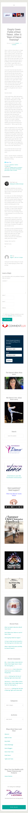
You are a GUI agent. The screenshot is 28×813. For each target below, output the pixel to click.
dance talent (7, 168)
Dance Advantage (9, 744)
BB (5, 662)
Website (4, 307)
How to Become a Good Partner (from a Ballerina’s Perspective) (13, 671)
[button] (14, 503)
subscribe (10, 315)
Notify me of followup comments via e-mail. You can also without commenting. (13, 315)
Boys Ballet (7, 741)
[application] (14, 503)
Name (4, 295)
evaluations (11, 164)
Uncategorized (7, 166)
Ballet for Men (8, 737)
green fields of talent (9, 170)
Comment (4, 280)
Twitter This (8, 162)
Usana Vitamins (8, 776)
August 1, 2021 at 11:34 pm (16, 257)
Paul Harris (7, 681)
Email (3, 301)
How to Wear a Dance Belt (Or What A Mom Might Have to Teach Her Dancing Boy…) (14, 664)
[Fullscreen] (21, 507)
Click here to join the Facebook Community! (14, 476)
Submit (9, 360)
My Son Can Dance (14, 15)
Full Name (8, 346)
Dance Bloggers (8, 748)
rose (11, 255)
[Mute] (19, 507)
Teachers (16, 164)
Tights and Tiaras (9, 759)
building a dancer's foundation (16, 167)
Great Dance (8, 755)
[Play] (6, 507)
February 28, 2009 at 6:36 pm (16, 183)
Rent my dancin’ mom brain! (14, 494)
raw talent (15, 170)
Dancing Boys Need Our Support (12, 637)
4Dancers (7, 734)
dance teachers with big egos (15, 168)
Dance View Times (9, 751)
